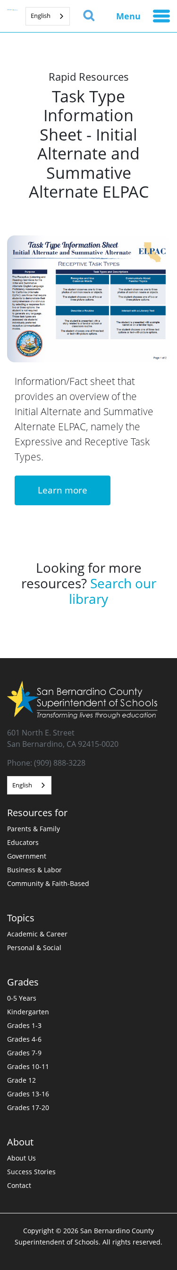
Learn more (62, 490)
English (41, 15)
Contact (19, 1185)
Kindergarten (28, 1011)
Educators (23, 842)
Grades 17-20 (28, 1107)
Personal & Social (34, 947)
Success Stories (31, 1171)
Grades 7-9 (24, 1052)
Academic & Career (37, 933)
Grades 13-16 (28, 1093)
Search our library (112, 591)
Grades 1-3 (24, 1025)
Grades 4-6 (24, 1039)
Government (26, 856)
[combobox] (47, 16)
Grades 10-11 (28, 1066)
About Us (21, 1157)
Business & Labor (34, 869)
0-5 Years (21, 998)
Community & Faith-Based (48, 883)
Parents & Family (33, 828)
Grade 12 (21, 1080)
